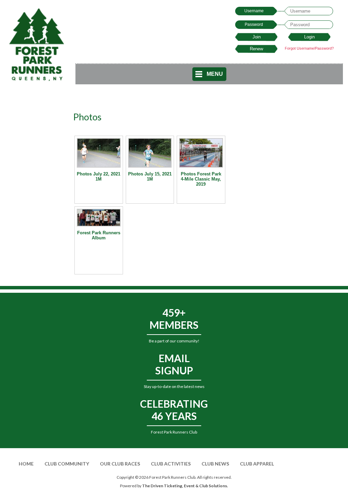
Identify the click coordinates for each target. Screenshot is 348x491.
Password (254, 24)
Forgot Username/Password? (309, 48)
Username (254, 11)
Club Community (67, 464)
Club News (215, 464)
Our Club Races (120, 464)
